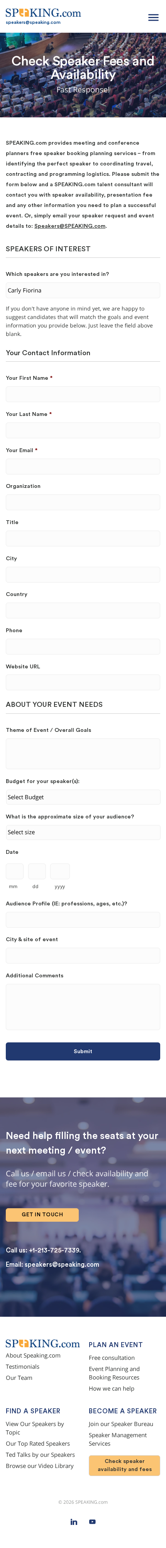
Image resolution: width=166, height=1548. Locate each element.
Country (16, 594)
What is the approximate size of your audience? (70, 817)
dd (35, 886)
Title (12, 522)
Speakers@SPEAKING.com (69, 226)
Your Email (21, 450)
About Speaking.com (33, 1355)
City (11, 558)
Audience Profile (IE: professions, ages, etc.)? (66, 904)
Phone (14, 630)
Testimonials (22, 1366)
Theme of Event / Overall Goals (48, 730)
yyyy (60, 886)
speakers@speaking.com (33, 22)
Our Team (19, 1377)
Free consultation (112, 1357)
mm (13, 886)
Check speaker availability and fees (125, 1465)
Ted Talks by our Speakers (40, 1454)
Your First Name (29, 378)
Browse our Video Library (40, 1466)
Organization (23, 486)
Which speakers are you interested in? (57, 274)
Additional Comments (34, 976)
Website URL (23, 667)
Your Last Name (29, 414)
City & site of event (32, 939)
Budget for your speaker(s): (43, 781)
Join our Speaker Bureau (121, 1424)
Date (12, 852)
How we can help (111, 1388)
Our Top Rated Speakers (38, 1443)
